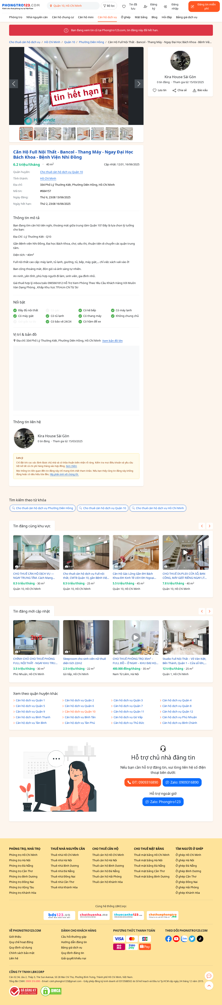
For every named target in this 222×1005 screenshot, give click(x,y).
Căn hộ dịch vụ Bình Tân (80, 717)
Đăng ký (153, 6)
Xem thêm (71, 466)
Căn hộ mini (85, 17)
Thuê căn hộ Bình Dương (108, 866)
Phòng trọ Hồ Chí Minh (23, 855)
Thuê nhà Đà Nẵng (63, 871)
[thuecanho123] (128, 915)
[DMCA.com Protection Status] (51, 991)
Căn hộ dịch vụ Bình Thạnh (33, 717)
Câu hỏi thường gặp (74, 937)
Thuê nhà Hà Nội (61, 860)
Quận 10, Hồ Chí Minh (27, 589)
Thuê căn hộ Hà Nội (104, 860)
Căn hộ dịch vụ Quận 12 (177, 711)
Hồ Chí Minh (48, 178)
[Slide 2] (40, 134)
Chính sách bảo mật (21, 953)
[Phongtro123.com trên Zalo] (184, 941)
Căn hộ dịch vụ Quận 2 (79, 700)
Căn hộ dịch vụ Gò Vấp (128, 717)
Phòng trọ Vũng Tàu (21, 887)
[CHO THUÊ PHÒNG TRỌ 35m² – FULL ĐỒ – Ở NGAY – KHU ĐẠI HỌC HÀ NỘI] (136, 637)
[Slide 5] (83, 134)
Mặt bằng (141, 17)
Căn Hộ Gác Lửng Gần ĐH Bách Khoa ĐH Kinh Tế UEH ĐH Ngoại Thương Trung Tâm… (133, 576)
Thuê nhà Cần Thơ (62, 882)
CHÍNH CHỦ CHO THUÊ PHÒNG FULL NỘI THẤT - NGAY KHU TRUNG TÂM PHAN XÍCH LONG (36, 661)
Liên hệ (13, 958)
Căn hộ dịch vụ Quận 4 (176, 700)
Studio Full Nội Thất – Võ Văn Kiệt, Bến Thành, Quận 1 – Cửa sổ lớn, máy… (184, 661)
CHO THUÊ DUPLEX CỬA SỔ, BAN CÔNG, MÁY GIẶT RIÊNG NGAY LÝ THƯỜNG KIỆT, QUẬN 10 (184, 576)
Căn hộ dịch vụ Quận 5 (30, 706)
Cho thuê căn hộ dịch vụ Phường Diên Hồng (44, 508)
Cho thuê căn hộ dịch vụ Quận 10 (61, 172)
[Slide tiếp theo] (136, 83)
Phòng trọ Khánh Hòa (22, 893)
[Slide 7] (112, 134)
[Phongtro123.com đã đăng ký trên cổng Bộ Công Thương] (23, 991)
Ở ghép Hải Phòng (187, 887)
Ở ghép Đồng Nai (187, 882)
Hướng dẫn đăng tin (74, 942)
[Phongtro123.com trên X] (192, 941)
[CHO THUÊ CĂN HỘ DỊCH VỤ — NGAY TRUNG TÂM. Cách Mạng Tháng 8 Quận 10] (36, 552)
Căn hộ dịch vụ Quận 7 (128, 706)
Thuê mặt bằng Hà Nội (148, 860)
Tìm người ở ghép (189, 849)
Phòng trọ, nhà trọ (24, 849)
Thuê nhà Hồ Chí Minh (65, 855)
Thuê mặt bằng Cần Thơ (149, 871)
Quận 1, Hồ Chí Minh (176, 674)
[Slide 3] (55, 134)
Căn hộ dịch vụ (107, 17)
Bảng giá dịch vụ (186, 17)
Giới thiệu (15, 937)
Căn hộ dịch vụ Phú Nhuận (179, 717)
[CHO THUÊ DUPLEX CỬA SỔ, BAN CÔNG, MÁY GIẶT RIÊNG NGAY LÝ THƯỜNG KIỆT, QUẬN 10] (186, 552)
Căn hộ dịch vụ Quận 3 (128, 700)
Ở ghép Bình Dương (188, 871)
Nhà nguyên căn (37, 17)
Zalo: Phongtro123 (165, 801)
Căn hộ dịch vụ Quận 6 (79, 706)
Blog (154, 17)
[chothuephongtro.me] (162, 915)
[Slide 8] (126, 134)
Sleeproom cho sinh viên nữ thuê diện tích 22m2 (84, 661)
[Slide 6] (98, 134)
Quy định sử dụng (20, 947)
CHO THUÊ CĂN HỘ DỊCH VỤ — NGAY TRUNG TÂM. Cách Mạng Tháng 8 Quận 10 (33, 576)
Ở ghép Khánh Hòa (188, 893)
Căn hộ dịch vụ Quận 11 (129, 711)
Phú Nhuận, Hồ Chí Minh (28, 674)
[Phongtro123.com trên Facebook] (168, 941)
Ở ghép (126, 17)
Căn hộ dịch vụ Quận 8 (176, 706)
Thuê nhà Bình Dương (65, 866)
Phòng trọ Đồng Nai (21, 882)
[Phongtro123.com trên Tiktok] (200, 941)
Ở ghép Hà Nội (185, 860)
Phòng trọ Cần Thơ (21, 871)
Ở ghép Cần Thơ (186, 876)
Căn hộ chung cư (63, 17)
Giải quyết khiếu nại (73, 958)
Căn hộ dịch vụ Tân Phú (80, 723)
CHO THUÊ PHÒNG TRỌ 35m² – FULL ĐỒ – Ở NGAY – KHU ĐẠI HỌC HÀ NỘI (135, 661)
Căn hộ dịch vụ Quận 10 (80, 711)
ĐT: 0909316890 (145, 782)
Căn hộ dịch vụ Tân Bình (31, 723)
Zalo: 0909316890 (184, 782)
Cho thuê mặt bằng (149, 849)
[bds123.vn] (59, 915)
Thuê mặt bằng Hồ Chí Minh (152, 855)
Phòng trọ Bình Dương (23, 876)
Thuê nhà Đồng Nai (63, 876)
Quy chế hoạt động (21, 942)
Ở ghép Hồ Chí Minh (188, 855)
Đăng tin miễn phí (207, 6)
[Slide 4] (69, 134)
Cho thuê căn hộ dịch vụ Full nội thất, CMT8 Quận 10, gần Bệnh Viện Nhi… (86, 576)
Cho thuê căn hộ (105, 849)
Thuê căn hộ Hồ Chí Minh (108, 855)
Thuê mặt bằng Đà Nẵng (149, 866)
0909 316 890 (33, 981)
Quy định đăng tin (72, 953)
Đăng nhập (174, 6)
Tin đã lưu (133, 6)
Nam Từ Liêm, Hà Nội (126, 674)
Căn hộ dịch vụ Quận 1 (30, 700)
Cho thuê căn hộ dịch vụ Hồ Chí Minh (160, 508)
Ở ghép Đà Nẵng (186, 866)
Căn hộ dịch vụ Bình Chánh (179, 723)
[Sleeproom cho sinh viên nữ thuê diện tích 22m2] (86, 637)
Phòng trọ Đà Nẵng (21, 866)
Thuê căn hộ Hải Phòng (107, 876)
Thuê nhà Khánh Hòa (64, 887)
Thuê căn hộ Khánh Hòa (107, 882)
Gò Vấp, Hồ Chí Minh (76, 674)
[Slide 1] (26, 134)
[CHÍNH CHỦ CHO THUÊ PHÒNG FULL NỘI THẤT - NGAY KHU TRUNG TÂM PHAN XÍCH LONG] (36, 637)
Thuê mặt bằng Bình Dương (152, 876)
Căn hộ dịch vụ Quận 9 (30, 711)
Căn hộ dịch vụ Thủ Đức (129, 723)
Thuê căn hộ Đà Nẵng (106, 871)
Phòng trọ (15, 17)
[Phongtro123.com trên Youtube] (176, 941)
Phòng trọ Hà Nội (19, 860)
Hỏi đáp (167, 17)
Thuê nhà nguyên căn (68, 849)
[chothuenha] (94, 915)
